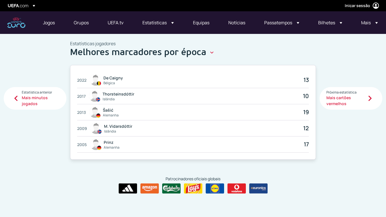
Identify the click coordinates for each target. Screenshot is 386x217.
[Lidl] (215, 188)
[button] (158, 22)
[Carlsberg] (171, 188)
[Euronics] (258, 188)
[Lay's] (193, 188)
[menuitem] (51, 22)
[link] (48, 22)
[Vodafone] (236, 188)
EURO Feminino (16, 22)
